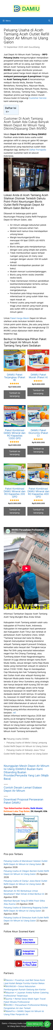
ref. (14, 712)
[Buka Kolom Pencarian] (49, 20)
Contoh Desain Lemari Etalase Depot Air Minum (23, 789)
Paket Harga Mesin (19, 318)
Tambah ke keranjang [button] (14, 394)
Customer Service (37, 98)
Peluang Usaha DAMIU (18, 739)
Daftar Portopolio (37, 150)
